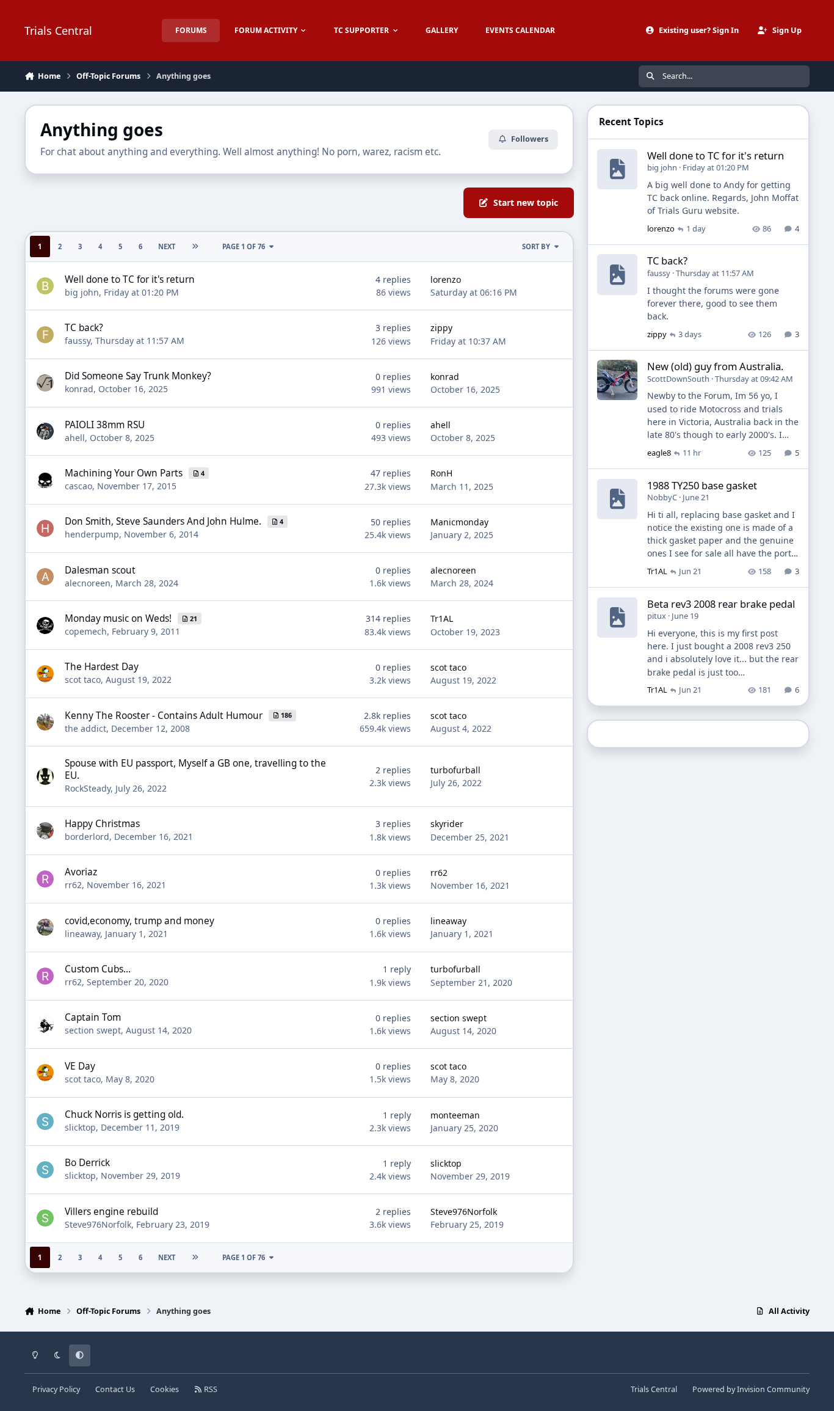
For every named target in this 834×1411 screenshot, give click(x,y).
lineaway (82, 933)
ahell (75, 437)
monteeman (455, 1115)
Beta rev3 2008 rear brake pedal (721, 604)
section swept (93, 1030)
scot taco (83, 679)
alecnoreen (88, 583)
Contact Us (115, 1389)
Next (166, 246)
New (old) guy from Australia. (715, 366)
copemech (86, 631)
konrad (79, 389)
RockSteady (88, 788)
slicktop (80, 1127)
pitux (656, 615)
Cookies (164, 1389)
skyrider (446, 823)
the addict (85, 728)
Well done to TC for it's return (715, 155)
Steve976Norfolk (98, 1224)
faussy (77, 340)
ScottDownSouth (678, 378)
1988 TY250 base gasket (702, 485)
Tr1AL (441, 618)
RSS (209, 1389)
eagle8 (659, 452)
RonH (441, 473)
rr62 (73, 885)
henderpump (92, 534)
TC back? (667, 260)
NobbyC (662, 497)
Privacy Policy (56, 1389)
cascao (78, 486)
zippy (441, 328)
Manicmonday (459, 522)
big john (82, 292)
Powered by (751, 1389)
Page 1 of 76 (243, 246)
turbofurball (455, 770)
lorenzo (445, 279)
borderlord (87, 836)
